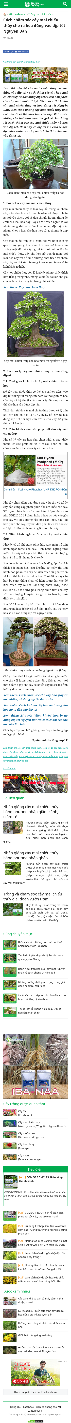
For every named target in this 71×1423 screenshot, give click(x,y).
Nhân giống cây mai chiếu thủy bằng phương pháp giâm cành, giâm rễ (30, 811)
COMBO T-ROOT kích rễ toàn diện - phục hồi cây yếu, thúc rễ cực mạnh (41, 1214)
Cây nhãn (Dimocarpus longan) (30, 1157)
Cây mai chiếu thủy (31, 61)
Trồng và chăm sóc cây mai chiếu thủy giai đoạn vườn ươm (32, 896)
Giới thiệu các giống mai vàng (35, 1335)
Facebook (28, 1406)
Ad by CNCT (62, 69)
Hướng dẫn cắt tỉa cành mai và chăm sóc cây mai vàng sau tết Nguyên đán (41, 1349)
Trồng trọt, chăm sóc (39, 14)
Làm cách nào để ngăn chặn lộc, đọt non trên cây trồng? (42, 1254)
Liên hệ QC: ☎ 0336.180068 (16, 52)
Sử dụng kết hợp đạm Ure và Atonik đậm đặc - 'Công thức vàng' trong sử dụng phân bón (42, 1229)
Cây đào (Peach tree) (25, 1113)
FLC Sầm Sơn (9, 768)
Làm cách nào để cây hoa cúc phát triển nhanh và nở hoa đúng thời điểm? (41, 1279)
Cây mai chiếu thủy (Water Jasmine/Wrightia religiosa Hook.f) (42, 1124)
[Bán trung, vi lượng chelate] (35, 1384)
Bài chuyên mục (17, 14)
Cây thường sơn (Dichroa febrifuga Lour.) (32, 1135)
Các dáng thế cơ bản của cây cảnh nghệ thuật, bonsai (40, 1300)
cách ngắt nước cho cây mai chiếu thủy (38, 756)
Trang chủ (15, 1406)
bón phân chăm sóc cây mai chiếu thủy (28, 752)
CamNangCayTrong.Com (35, 4)
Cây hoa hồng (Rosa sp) (26, 1146)
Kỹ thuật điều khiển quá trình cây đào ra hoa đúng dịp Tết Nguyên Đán (41, 1312)
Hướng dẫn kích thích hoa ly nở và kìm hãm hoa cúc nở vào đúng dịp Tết (41, 1267)
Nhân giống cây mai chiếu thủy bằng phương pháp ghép (30, 855)
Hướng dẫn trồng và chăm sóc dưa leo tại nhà (41, 1324)
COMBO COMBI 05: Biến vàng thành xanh (41, 1179)
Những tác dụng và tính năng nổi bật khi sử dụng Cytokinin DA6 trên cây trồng (42, 1242)
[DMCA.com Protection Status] (35, 1421)
